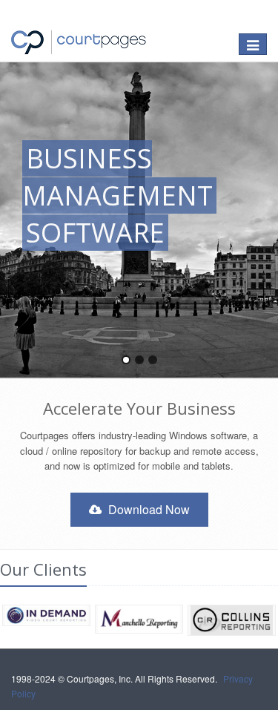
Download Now (147, 509)
